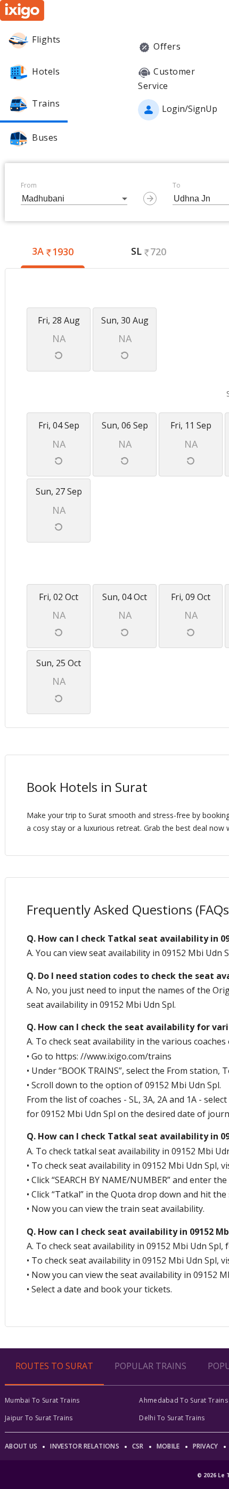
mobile (168, 1446)
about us (21, 1446)
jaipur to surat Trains (39, 1417)
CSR (138, 1446)
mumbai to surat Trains (42, 1400)
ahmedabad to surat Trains (183, 1400)
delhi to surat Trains (172, 1417)
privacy (205, 1446)
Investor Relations (84, 1446)
